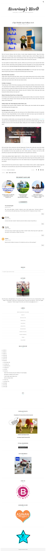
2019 (4, 355)
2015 (4, 383)
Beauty (23, 314)
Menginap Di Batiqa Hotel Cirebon (11, 374)
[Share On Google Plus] (43, 170)
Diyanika (7, 227)
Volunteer (23, 340)
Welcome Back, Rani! (8, 378)
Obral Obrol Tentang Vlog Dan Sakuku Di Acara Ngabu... (15, 372)
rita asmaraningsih (9, 205)
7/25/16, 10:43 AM (8, 240)
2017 (4, 358)
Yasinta (6, 238)
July (5, 369)
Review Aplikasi (23, 331)
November (6, 362)
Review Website (23, 334)
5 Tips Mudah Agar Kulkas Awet (10, 376)
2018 (4, 357)
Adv (7, 172)
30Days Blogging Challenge (23, 312)
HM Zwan (7, 217)
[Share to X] (39, 170)
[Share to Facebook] (36, 170)
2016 (4, 360)
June (5, 371)
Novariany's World (23, 9)
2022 (4, 351)
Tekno (23, 337)
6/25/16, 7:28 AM (7, 228)
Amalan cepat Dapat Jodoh (23, 434)
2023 (4, 350)
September (6, 365)
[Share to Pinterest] (41, 170)
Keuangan (23, 323)
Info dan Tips (12, 172)
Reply (43, 213)
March (5, 379)
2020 (4, 353)
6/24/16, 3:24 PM (8, 207)
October (6, 364)
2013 (4, 386)
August (5, 367)
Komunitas (23, 326)
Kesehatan (23, 320)
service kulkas (41, 119)
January (5, 381)
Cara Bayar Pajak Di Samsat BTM (23, 437)
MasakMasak (23, 328)
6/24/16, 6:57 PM (7, 218)
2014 (4, 384)
